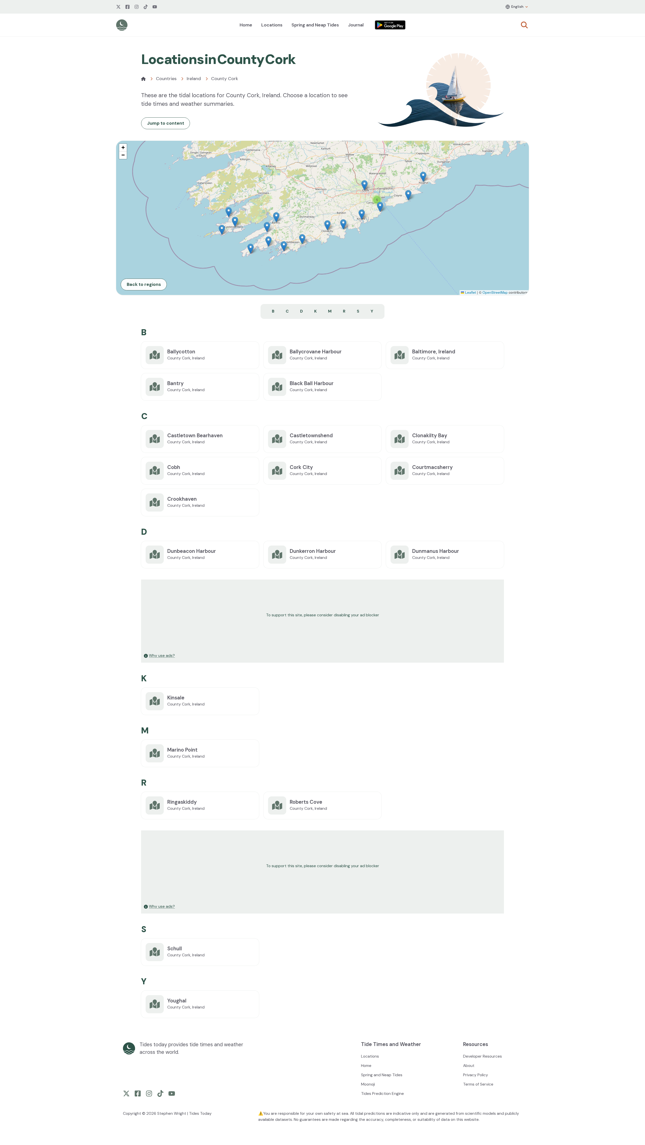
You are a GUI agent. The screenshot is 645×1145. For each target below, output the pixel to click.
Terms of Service (478, 1084)
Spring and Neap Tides (315, 25)
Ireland (194, 79)
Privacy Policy (475, 1074)
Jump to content (165, 123)
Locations (271, 25)
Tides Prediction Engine (382, 1093)
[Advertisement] (293, 615)
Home (246, 25)
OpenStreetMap (495, 292)
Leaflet (470, 292)
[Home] (143, 79)
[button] (362, 214)
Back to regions (144, 284)
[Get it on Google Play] (390, 25)
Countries (166, 79)
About (468, 1065)
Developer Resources (482, 1056)
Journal (356, 25)
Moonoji (368, 1084)
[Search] (524, 24)
